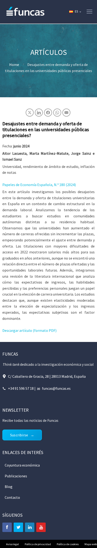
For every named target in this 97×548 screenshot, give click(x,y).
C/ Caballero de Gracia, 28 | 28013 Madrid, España (47, 376)
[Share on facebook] (48, 113)
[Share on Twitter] (30, 113)
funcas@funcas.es (56, 388)
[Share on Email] (66, 113)
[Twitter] (18, 527)
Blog (8, 486)
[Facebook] (7, 527)
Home (14, 64)
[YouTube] (41, 527)
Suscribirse (19, 435)
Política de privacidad (38, 544)
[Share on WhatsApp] (57, 113)
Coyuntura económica (22, 465)
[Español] (74, 12)
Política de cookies (68, 544)
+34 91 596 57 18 (21, 388)
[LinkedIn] (29, 527)
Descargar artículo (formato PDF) (29, 330)
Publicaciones (16, 476)
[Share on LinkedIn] (39, 113)
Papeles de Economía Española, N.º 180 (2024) (39, 184)
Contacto (12, 497)
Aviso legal (12, 544)
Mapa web (91, 544)
